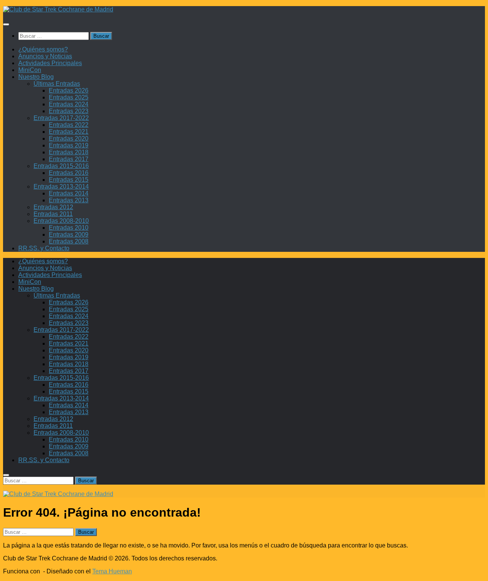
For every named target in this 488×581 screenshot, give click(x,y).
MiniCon (29, 70)
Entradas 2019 (68, 145)
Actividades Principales (50, 63)
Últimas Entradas (57, 83)
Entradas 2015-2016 (61, 166)
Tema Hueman (112, 571)
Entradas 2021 (68, 131)
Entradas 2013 (68, 200)
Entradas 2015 (68, 179)
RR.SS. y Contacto (43, 248)
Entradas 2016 (68, 173)
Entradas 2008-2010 (61, 221)
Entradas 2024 (68, 104)
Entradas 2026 (68, 90)
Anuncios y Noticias (45, 56)
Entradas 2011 (53, 214)
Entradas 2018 (68, 152)
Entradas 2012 (53, 207)
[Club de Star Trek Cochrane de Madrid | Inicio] (58, 9)
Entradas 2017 (68, 159)
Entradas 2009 (68, 234)
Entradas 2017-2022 (61, 118)
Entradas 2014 (68, 193)
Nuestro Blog (36, 77)
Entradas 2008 (68, 241)
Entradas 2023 (68, 111)
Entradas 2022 (68, 125)
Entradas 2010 (68, 227)
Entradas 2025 (68, 97)
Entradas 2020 (68, 138)
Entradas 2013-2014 (61, 186)
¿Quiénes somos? (43, 49)
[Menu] (6, 24)
